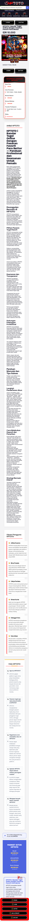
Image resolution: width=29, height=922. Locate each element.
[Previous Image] (3, 48)
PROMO (15, 900)
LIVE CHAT (15, 917)
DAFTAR (21, 22)
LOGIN (8, 22)
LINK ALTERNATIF (15, 913)
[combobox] (13, 7)
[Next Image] (26, 48)
